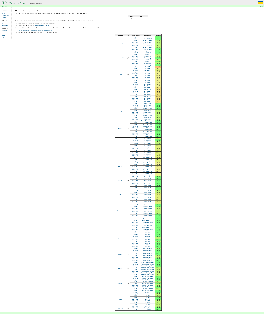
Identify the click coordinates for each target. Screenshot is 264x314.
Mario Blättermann (147, 122)
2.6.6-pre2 (135, 140)
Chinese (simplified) (120, 58)
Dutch (120, 93)
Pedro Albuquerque (147, 204)
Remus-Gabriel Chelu (147, 220)
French (120, 111)
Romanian (120, 224)
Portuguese (120, 210)
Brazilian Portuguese (120, 43)
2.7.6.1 (135, 189)
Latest (261, 6)
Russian (120, 238)
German (120, 128)
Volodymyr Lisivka (147, 307)
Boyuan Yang (147, 52)
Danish (120, 74)
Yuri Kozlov (147, 231)
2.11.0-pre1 (135, 42)
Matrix (3, 35)
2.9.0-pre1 (135, 38)
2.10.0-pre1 (135, 40)
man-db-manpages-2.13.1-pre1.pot (42, 25)
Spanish (120, 268)
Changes (4, 33)
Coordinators (5, 25)
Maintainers (4, 22)
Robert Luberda (147, 185)
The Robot (4, 17)
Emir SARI (147, 297)
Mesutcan (147, 292)
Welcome (4, 6)
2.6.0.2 (135, 157)
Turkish (120, 299)
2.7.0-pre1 (135, 51)
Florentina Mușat (147, 218)
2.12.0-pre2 (135, 45)
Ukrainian (120, 308)
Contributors (5, 32)
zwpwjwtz (147, 51)
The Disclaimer (5, 15)
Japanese (120, 166)
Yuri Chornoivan (147, 309)
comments (257, 312)
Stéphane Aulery (147, 108)
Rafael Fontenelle (147, 37)
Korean (120, 180)
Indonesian (120, 147)
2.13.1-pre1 (135, 49)
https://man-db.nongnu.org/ (141, 18)
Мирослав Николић (147, 248)
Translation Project (14, 3)
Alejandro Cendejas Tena (147, 264)
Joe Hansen (147, 66)
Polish (120, 194)
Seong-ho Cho (147, 176)
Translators (4, 23)
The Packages (5, 11)
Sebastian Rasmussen (147, 276)
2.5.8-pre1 (135, 84)
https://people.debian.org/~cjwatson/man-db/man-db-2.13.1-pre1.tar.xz (35, 30)
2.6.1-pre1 (135, 66)
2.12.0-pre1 (135, 44)
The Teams (4, 13)
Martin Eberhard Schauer (147, 120)
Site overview (5, 30)
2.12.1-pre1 (135, 47)
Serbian (120, 254)
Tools (3, 37)
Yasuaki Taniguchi (147, 157)
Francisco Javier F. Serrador (147, 262)
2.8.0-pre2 (135, 37)
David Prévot (147, 103)
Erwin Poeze (147, 84)
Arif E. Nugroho (147, 138)
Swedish (120, 283)
